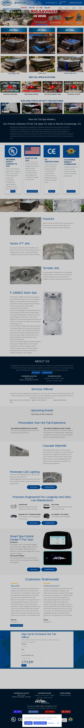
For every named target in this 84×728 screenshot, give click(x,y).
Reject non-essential (40, 723)
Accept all (28, 723)
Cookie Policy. (48, 719)
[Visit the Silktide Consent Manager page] (58, 723)
